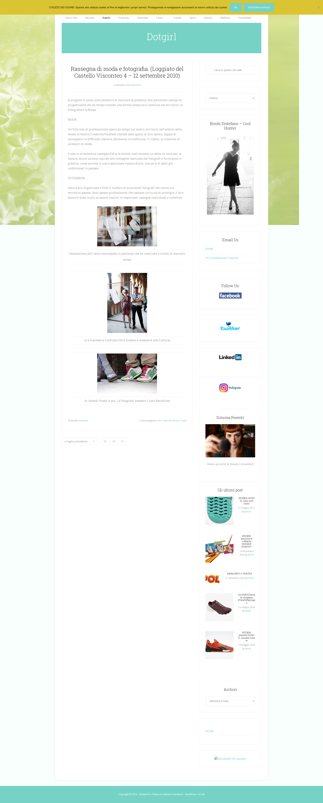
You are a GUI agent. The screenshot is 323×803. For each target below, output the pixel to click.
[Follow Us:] (230, 295)
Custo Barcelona (170, 420)
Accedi (209, 731)
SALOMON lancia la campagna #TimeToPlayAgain (246, 598)
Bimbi (209, 248)
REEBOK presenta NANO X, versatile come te (246, 636)
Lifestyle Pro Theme (149, 794)
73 (105, 441)
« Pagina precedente (75, 441)
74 (113, 441)
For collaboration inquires (222, 258)
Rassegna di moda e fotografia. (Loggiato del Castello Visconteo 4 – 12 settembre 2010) (127, 72)
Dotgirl (161, 36)
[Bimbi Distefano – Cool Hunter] (230, 175)
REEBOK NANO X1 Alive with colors (247, 501)
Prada (183, 420)
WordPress (190, 794)
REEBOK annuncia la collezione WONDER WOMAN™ (246, 541)
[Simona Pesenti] (230, 440)
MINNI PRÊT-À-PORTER (239, 573)
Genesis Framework (173, 794)
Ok (235, 7)
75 (122, 441)
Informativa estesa (259, 7)
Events (84, 420)
